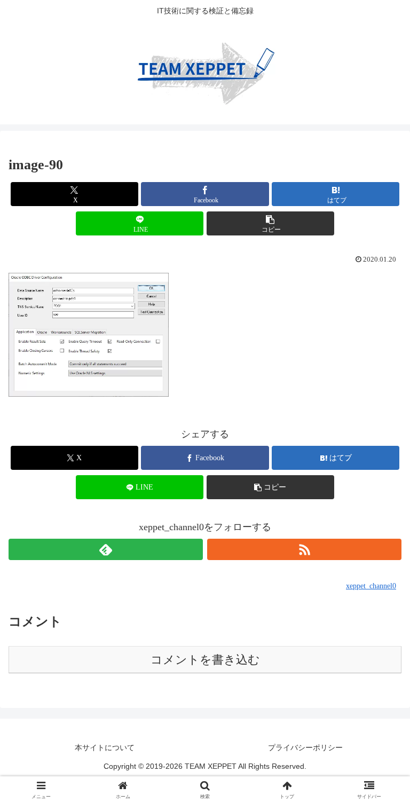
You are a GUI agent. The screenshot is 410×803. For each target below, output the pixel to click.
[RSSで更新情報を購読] (304, 549)
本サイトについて (105, 747)
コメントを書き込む (205, 659)
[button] (270, 223)
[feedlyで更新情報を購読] (106, 549)
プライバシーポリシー (305, 747)
